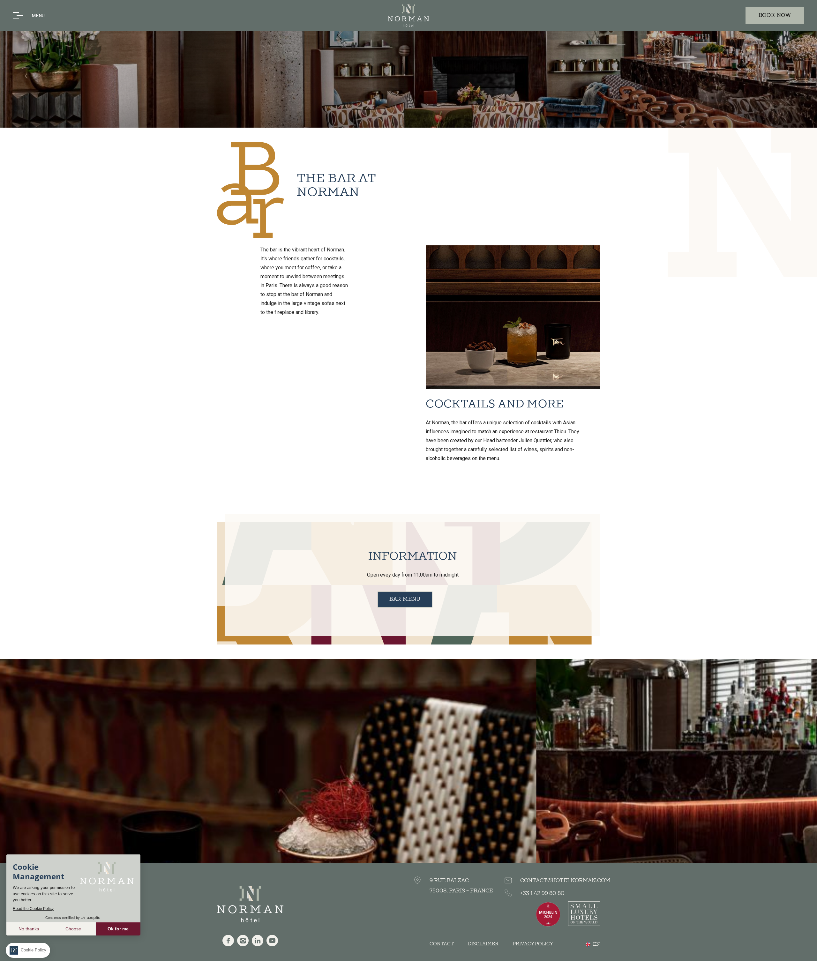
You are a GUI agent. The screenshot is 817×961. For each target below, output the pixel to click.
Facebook (228, 940)
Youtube (272, 940)
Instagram (243, 940)
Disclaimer (483, 944)
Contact (442, 944)
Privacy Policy (533, 944)
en (596, 944)
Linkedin (257, 940)
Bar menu (405, 599)
